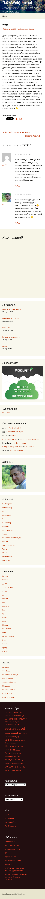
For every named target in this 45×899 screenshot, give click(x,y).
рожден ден (12, 766)
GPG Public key (7, 530)
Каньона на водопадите (11, 337)
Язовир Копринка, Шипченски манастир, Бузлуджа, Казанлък (16, 877)
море (17, 759)
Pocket (19, 119)
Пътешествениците (9, 439)
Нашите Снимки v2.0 (9, 690)
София (8, 753)
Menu (4, 16)
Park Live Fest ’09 (15, 428)
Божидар (15, 737)
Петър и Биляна (8, 636)
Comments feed (10, 822)
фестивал (12, 770)
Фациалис (8, 864)
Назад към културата (16, 132)
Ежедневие (24, 29)
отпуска (22, 760)
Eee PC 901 (6, 328)
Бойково (9, 739)
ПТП (6, 853)
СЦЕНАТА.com (7, 556)
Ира (3, 614)
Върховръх (17, 740)
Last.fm (5, 541)
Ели (3, 602)
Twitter (5, 549)
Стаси (4, 651)
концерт (10, 759)
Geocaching (6, 523)
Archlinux (5, 667)
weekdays (8, 734)
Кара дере (13, 743)
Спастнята (15, 753)
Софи (4, 644)
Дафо (4, 165)
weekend (17, 733)
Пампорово (20, 746)
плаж (14, 763)
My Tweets (6, 413)
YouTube (5, 553)
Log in (7, 815)
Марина (5, 625)
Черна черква (21, 443)
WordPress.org (10, 826)
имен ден (17, 756)
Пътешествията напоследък (30, 439)
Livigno (7, 724)
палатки (8, 763)
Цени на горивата (8, 697)
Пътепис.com (7, 693)
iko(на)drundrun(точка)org (11, 538)
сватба (22, 767)
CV (3, 511)
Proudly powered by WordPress (13, 894)
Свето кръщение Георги (11, 309)
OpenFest (6, 671)
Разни (31, 29)
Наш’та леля (7, 629)
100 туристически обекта (14, 712)
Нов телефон (29, 447)
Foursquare (6, 519)
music (10, 724)
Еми (3, 610)
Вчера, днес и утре (12, 845)
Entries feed (9, 818)
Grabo (4, 534)
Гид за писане (7, 678)
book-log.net (7, 504)
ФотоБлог (6, 560)
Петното (9, 749)
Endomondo (6, 515)
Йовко (4, 617)
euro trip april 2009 (18, 718)
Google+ (5, 526)
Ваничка (5, 576)
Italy (19, 722)
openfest (16, 724)
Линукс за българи (9, 682)
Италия (7, 743)
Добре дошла (34, 135)
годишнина (9, 756)
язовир (18, 770)
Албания (13, 435)
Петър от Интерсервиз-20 (12, 447)
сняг (6, 770)
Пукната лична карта (15, 432)
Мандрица (6, 686)
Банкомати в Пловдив (10, 675)
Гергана (5, 580)
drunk (6, 719)
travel (20, 728)
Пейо (4, 632)
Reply (19, 186)
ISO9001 (5, 346)
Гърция (23, 740)
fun (6, 722)
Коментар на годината (10, 318)
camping (7, 716)
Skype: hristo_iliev (9, 545)
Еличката (5, 606)
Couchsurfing (7, 507)
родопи (19, 763)
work (25, 734)
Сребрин (5, 647)
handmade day (12, 722)
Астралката (8, 737)
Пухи (4, 640)
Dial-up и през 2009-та (13, 860)
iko (3, 205)
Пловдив (17, 750)
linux (22, 722)
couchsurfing (17, 715)
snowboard (10, 728)
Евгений (5, 599)
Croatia (25, 716)
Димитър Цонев (8, 587)
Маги (4, 621)
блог (19, 753)
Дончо (4, 595)
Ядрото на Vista (10, 857)
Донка (4, 591)
